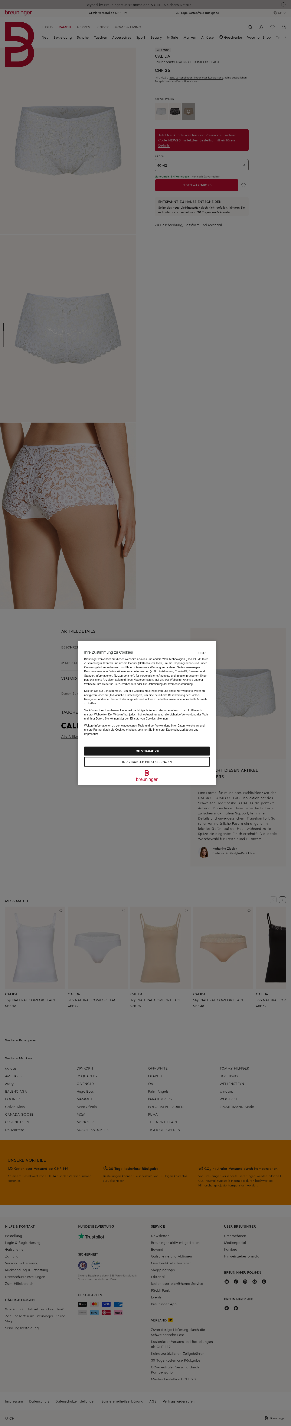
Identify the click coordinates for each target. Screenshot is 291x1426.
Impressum (91, 733)
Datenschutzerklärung (179, 729)
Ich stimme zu (147, 751)
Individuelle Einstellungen (147, 761)
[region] (147, 713)
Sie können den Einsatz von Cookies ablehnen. (137, 718)
